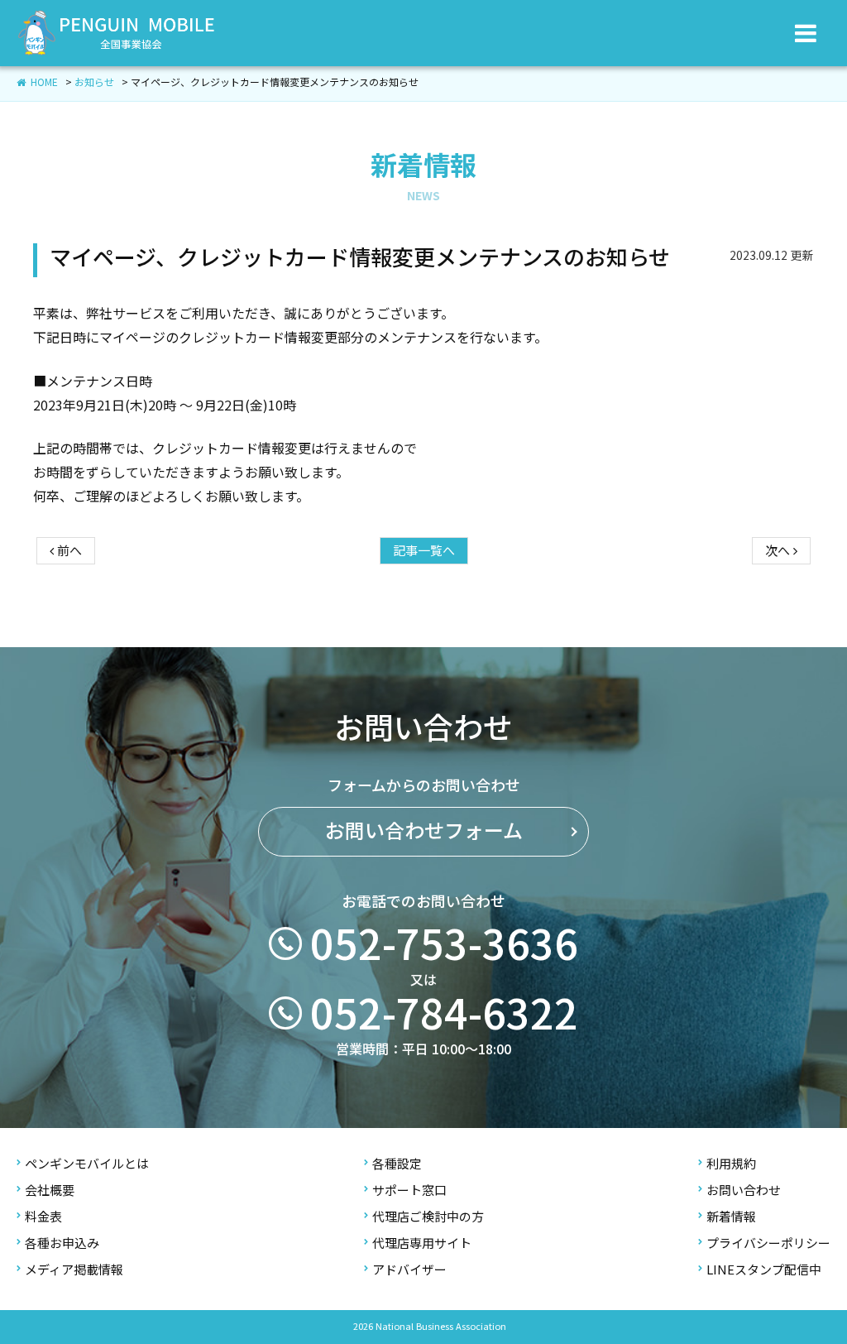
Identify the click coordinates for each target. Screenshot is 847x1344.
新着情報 (731, 1217)
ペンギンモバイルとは (87, 1164)
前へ (68, 551)
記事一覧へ (424, 551)
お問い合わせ (743, 1190)
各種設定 (397, 1164)
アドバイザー (409, 1270)
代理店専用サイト (421, 1243)
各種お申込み (62, 1243)
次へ (779, 551)
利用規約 (731, 1164)
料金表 (43, 1217)
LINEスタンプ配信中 (763, 1270)
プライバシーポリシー (768, 1243)
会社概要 (49, 1190)
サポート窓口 (409, 1190)
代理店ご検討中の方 (428, 1217)
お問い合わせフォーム (424, 831)
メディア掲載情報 (74, 1270)
